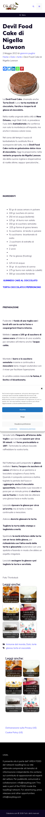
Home (6, 57)
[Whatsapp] (18, 69)
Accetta (23, 410)
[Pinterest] (22, 69)
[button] (42, 388)
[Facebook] (5, 69)
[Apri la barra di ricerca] (33, 6)
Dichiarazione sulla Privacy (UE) (21, 727)
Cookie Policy (13, 428)
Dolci (12, 57)
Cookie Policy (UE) (14, 732)
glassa (9, 648)
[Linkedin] (13, 69)
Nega (22, 417)
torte (19, 57)
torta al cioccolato (22, 648)
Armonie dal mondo (15, 644)
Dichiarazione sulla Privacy (27, 428)
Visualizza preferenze (22, 424)
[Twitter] (9, 69)
